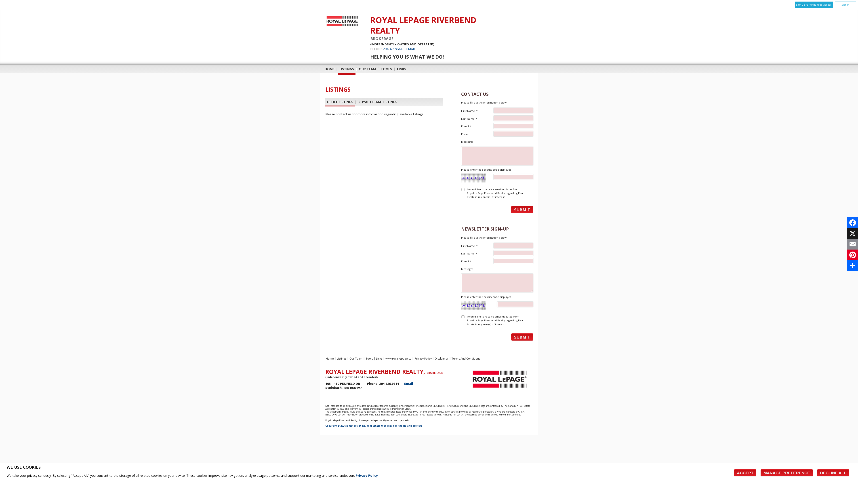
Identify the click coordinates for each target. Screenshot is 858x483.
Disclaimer (441, 358)
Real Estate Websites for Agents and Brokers (394, 425)
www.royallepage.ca (398, 358)
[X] (852, 233)
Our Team (367, 69)
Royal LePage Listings (377, 102)
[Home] (342, 26)
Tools (386, 69)
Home (329, 69)
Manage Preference (786, 473)
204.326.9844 (392, 49)
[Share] (852, 265)
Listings (346, 69)
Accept (745, 473)
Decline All (833, 473)
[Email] (852, 244)
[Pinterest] (852, 255)
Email (411, 49)
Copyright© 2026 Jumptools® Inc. (345, 425)
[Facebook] (852, 222)
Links (401, 69)
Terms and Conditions (466, 358)
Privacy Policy (367, 475)
